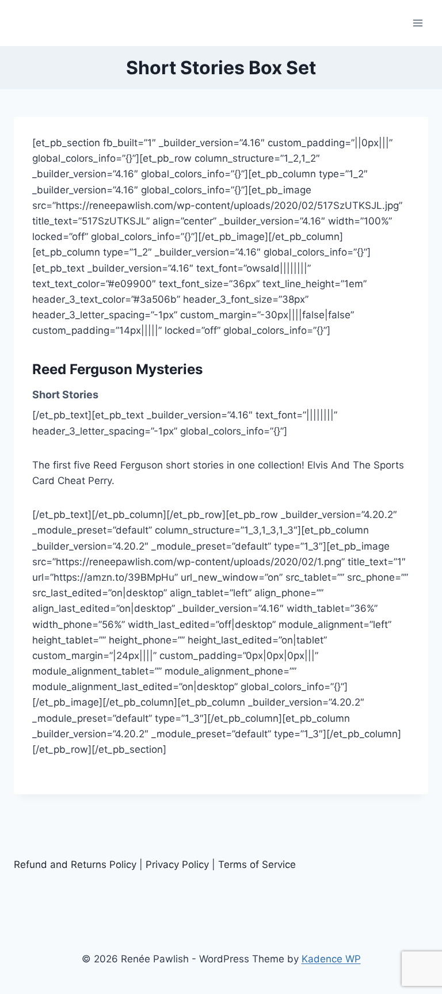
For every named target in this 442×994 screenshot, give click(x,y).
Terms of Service (257, 864)
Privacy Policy (177, 864)
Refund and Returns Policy (75, 864)
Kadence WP (331, 959)
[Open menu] (417, 23)
